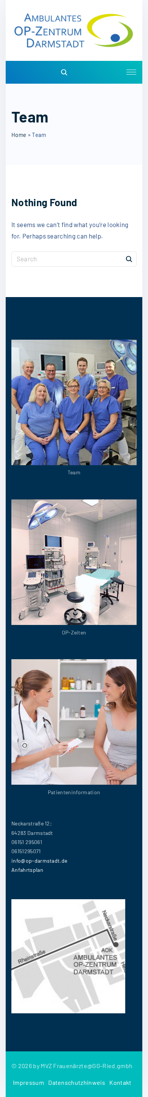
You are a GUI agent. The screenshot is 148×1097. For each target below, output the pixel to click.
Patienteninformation (74, 792)
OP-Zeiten (74, 632)
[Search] (129, 258)
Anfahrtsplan (27, 869)
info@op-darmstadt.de (39, 860)
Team (74, 472)
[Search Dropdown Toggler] (64, 72)
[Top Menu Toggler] (131, 72)
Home (18, 134)
